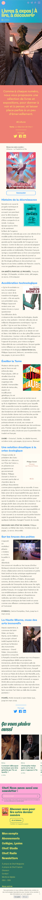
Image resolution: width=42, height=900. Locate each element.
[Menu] (39, 3)
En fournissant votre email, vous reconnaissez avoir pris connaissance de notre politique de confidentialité (22, 800)
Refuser (25, 897)
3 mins (3, 775)
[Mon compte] (28, 3)
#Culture (21, 122)
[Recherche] (35, 3)
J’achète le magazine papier (19, 824)
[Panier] (32, 3)
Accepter (17, 897)
